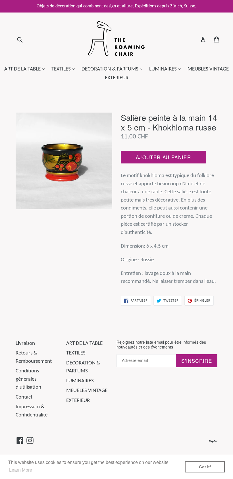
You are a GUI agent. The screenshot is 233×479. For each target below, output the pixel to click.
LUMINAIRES (166, 69)
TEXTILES (64, 69)
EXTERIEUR (116, 78)
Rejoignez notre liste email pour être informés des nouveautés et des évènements (161, 344)
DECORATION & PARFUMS (113, 69)
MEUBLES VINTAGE (208, 69)
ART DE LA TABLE (25, 69)
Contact (24, 397)
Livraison (25, 343)
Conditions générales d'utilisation (28, 379)
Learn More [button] (20, 470)
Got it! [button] (205, 467)
